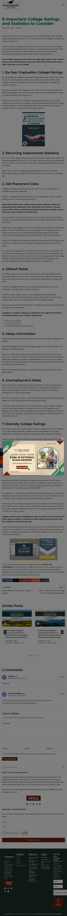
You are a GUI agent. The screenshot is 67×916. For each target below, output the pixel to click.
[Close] (62, 438)
